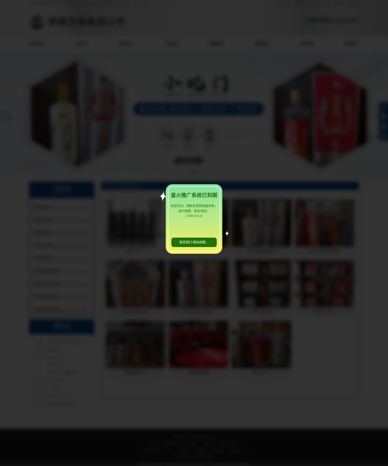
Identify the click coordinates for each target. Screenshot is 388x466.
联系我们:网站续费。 (194, 242)
